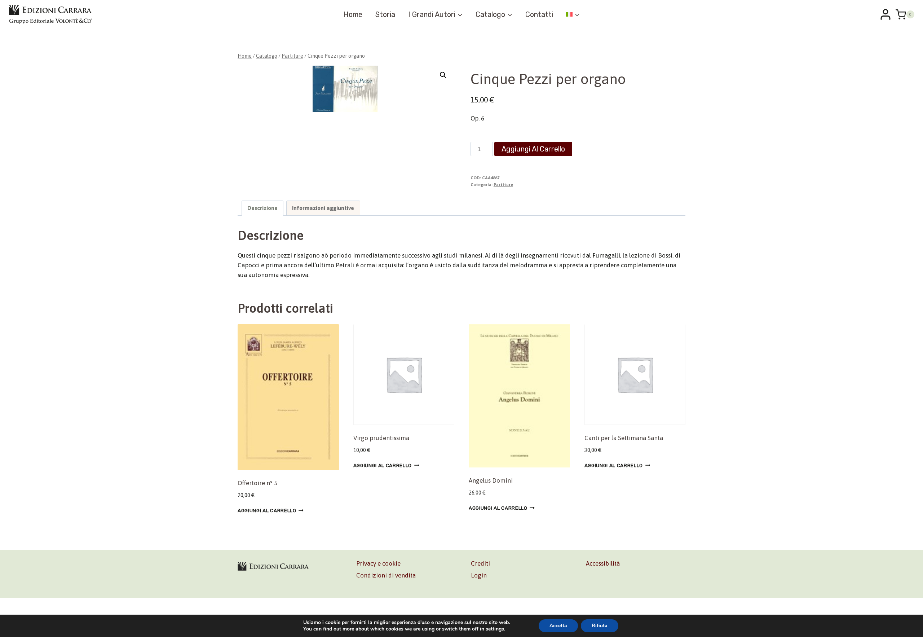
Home (352, 14)
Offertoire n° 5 (257, 483)
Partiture (503, 184)
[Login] (885, 14)
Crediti (480, 563)
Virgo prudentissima (381, 437)
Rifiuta (600, 625)
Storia (385, 14)
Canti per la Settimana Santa (623, 437)
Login (479, 575)
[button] (443, 75)
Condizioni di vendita (386, 575)
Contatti (539, 14)
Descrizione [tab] (262, 208)
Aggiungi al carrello (533, 149)
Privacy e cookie (378, 563)
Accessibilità (603, 563)
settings (495, 629)
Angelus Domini (491, 480)
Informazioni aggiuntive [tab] (323, 208)
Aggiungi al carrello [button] (267, 510)
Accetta (558, 625)
